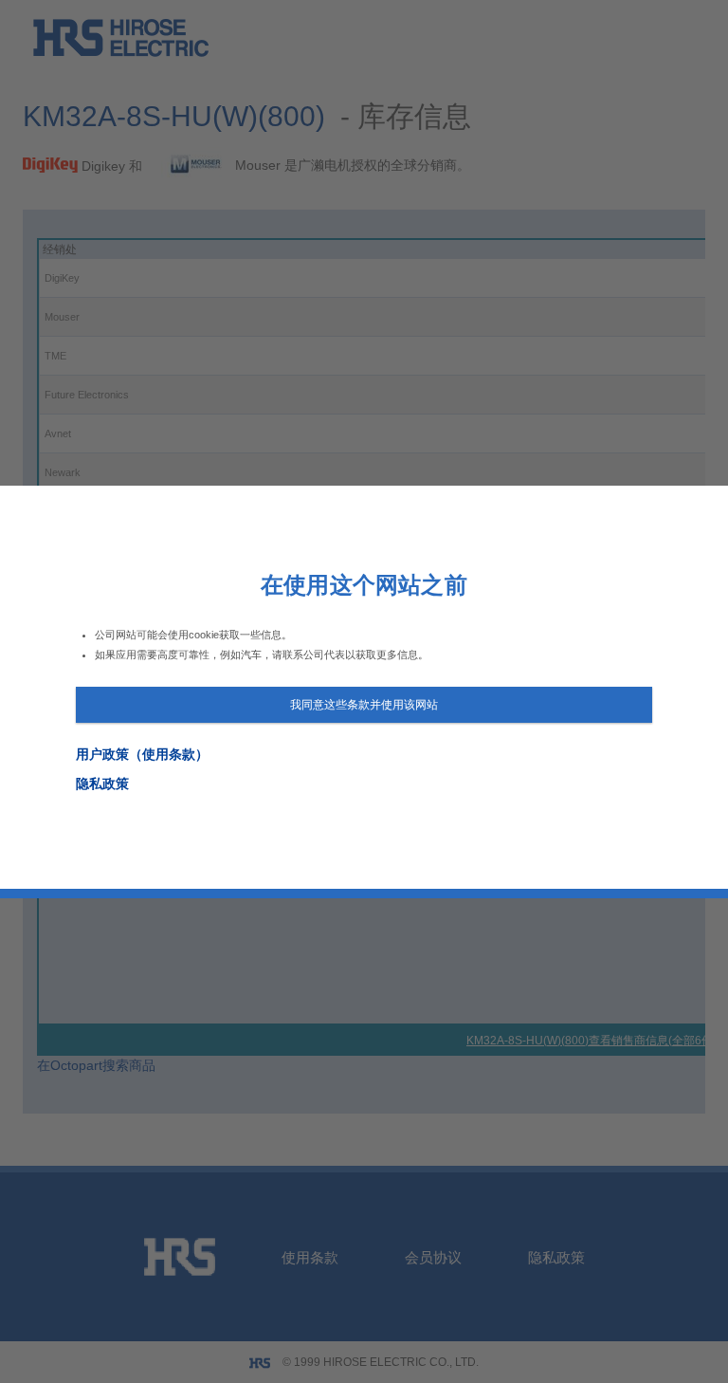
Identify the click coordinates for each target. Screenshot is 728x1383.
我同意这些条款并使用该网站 (364, 704)
